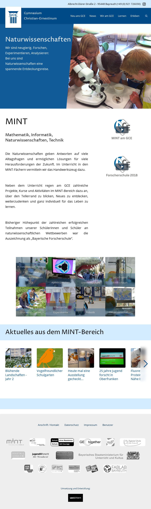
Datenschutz (71, 425)
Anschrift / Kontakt (48, 425)
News (93, 16)
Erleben (135, 16)
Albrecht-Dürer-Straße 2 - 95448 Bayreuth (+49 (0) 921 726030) (104, 4)
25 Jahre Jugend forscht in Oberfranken (110, 375)
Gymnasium (40, 16)
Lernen (122, 16)
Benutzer (107, 425)
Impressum (90, 425)
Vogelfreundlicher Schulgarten (50, 373)
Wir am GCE (107, 16)
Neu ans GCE (77, 16)
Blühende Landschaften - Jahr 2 (16, 375)
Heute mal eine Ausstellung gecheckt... (79, 375)
